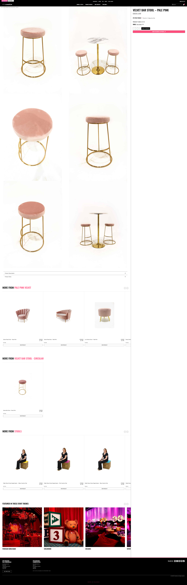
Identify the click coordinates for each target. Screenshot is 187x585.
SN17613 (45, 486)
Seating (7, 7)
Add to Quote (145, 28)
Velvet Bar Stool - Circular (29, 358)
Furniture (4, 7)
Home (2, 7)
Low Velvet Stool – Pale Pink (91, 339)
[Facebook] (175, 561)
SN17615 (4, 486)
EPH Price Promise (137, 18)
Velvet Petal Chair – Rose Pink (9, 339)
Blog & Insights (110, 1)
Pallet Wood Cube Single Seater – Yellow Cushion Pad (15, 483)
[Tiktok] (184, 561)
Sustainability (95, 1)
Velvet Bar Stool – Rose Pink (9, 410)
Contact (106, 1)
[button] (125, 288)
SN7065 (45, 342)
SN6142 (127, 486)
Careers (99, 1)
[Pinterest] (179, 561)
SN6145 (86, 486)
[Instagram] (177, 561)
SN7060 (86, 342)
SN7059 (127, 342)
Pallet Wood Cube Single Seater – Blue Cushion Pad (96, 483)
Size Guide (139, 24)
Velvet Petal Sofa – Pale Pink (50, 339)
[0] (183, 4)
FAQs (103, 1)
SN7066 (4, 342)
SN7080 (4, 413)
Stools (9, 7)
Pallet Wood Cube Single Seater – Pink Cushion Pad (55, 483)
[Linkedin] (181, 561)
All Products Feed (175, 565)
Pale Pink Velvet (22, 287)
